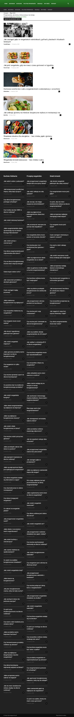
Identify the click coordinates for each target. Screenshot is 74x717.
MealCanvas (7, 138)
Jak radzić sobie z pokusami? (14, 181)
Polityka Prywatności (29, 3)
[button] (68, 4)
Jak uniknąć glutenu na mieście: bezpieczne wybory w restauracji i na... (32, 113)
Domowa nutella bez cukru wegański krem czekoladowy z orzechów (32, 89)
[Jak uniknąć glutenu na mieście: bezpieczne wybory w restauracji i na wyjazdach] (32, 103)
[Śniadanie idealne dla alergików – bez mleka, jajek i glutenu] (28, 127)
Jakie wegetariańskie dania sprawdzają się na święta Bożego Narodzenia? (13, 230)
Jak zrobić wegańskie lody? (13, 570)
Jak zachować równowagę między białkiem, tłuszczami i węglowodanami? (37, 398)
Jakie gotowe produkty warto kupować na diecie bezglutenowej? (14, 354)
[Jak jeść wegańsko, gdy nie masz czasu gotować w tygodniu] (29, 56)
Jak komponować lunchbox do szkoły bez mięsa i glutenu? (59, 291)
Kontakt (53, 3)
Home (5, 3)
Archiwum (12, 3)
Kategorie (19, 3)
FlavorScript (7, 67)
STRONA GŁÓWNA (20, 17)
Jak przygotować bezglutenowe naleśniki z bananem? (35, 575)
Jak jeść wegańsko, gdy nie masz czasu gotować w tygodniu (29, 65)
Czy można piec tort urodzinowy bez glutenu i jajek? (35, 247)
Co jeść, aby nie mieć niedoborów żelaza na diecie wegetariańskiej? (60, 204)
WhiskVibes (6, 91)
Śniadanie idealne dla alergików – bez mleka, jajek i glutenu (28, 136)
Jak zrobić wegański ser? (35, 524)
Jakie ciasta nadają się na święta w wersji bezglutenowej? (35, 385)
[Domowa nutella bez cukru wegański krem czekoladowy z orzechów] (32, 79)
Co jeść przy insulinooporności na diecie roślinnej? (13, 611)
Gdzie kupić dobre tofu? (12, 272)
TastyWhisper (7, 44)
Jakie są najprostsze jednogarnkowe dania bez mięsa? (35, 214)
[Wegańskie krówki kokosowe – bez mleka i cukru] (24, 150)
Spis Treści (47, 3)
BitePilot (6, 115)
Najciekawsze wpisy (61, 715)
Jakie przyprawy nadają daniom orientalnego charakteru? (58, 268)
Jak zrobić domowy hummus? (14, 220)
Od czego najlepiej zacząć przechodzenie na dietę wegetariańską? (36, 482)
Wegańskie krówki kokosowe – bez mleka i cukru (24, 160)
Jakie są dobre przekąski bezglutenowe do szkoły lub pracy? (36, 291)
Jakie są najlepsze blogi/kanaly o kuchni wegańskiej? (11, 655)
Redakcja (39, 3)
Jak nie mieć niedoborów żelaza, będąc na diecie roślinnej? (12, 688)
